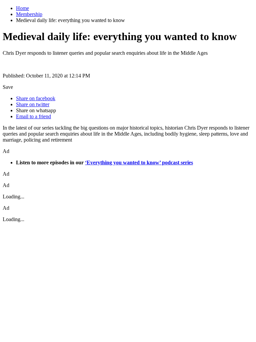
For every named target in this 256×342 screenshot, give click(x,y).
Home (22, 8)
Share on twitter (32, 104)
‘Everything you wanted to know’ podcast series (139, 162)
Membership (29, 14)
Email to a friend (33, 116)
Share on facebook (35, 98)
